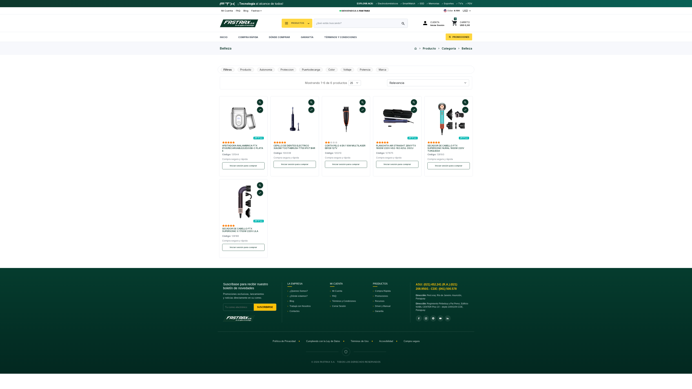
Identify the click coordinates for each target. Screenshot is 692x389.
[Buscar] (403, 24)
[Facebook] (419, 318)
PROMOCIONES (460, 37)
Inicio (223, 37)
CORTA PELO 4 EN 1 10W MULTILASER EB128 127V (345, 146)
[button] (297, 23)
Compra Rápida (248, 37)
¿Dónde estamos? (299, 296)
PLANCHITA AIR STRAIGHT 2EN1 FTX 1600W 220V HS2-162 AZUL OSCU (396, 146)
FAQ (238, 10)
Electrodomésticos (387, 3)
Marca (382, 69)
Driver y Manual (383, 306)
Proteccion (287, 69)
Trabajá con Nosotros (300, 306)
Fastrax (255, 10)
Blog (245, 10)
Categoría (449, 48)
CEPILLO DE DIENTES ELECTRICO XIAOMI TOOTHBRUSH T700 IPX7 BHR (294, 146)
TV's (460, 3)
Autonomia (266, 69)
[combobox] (361, 23)
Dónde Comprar (279, 37)
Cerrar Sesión (339, 306)
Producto (429, 48)
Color (331, 69)
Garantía (307, 37)
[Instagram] (426, 318)
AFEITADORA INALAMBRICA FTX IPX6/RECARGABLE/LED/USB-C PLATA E (242, 148)
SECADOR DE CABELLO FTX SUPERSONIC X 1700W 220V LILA (240, 229)
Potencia (365, 69)
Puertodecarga (311, 69)
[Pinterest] (433, 318)
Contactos (295, 311)
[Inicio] (415, 48)
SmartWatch (408, 3)
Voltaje (347, 69)
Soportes (448, 3)
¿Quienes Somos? (299, 291)
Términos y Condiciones (340, 37)
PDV (469, 3)
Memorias (433, 3)
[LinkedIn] (448, 318)
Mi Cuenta (227, 10)
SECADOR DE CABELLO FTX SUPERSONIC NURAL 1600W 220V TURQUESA (445, 148)
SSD (421, 3)
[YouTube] (440, 318)
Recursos (379, 301)
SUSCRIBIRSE (265, 307)
